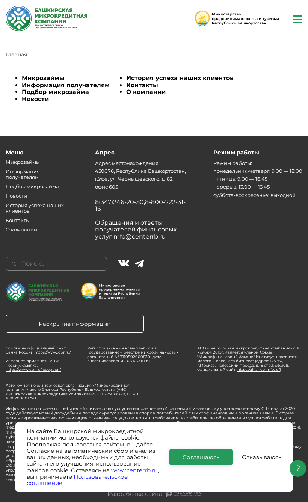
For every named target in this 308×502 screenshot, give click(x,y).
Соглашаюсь (201, 457)
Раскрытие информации (75, 323)
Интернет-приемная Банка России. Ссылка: (33, 365)
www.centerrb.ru (134, 470)
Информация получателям (66, 85)
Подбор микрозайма (55, 91)
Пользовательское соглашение (77, 480)
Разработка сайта (134, 494)
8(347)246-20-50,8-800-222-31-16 (140, 205)
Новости (35, 99)
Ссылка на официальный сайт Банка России (38, 350)
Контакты (142, 85)
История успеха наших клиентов (180, 78)
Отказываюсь (261, 457)
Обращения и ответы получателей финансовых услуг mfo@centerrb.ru (136, 229)
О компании (146, 91)
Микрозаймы (43, 78)
